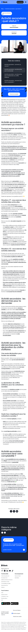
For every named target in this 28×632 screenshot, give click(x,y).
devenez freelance (12, 153)
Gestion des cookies (17, 616)
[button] (26, 2)
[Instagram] (4, 571)
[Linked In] (7, 571)
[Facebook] (2, 571)
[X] (12, 571)
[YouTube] (10, 571)
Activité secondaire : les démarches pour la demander (13, 70)
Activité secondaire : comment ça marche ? (12, 65)
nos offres (9, 478)
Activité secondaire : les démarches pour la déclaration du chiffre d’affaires (13, 76)
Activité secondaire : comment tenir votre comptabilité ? (13, 81)
